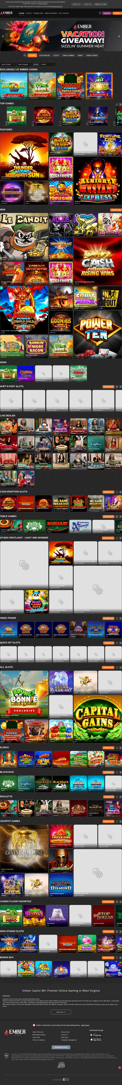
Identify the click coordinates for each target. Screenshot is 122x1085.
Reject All (88, 4)
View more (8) (109, 643)
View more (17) (108, 931)
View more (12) (108, 618)
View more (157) (108, 958)
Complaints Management (69, 1040)
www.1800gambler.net (18, 1056)
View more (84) (108, 821)
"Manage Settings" (57, 6)
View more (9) (109, 797)
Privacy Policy (65, 1032)
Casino (21, 13)
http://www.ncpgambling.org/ (56, 1058)
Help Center (64, 13)
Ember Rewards (51, 13)
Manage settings (100, 4)
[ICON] (25, 55)
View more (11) (108, 492)
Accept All (76, 4)
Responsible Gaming (38, 1035)
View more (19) (108, 772)
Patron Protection (37, 1032)
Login (117, 13)
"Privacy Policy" (43, 3)
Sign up (107, 13)
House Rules (36, 1037)
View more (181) (108, 902)
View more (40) (116, 210)
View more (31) (108, 516)
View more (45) (108, 748)
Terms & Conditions (38, 1040)
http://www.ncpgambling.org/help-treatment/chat (91, 1056)
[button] (3, 36)
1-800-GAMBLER (99, 1054)
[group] (14, 86)
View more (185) (108, 538)
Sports (29, 13)
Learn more (85, 1025)
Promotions (38, 13)
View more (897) (108, 667)
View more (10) (108, 387)
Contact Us (64, 1035)
